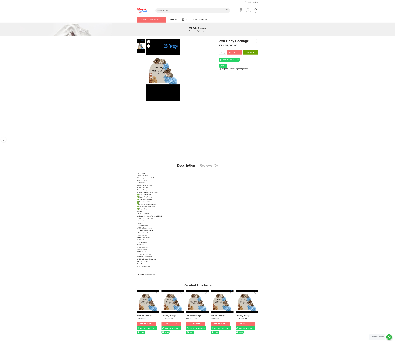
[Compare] (148, 46)
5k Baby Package (218, 316)
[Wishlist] (148, 41)
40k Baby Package (243, 316)
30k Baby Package (168, 316)
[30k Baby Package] (172, 301)
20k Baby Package (193, 316)
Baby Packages (201, 31)
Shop (186, 20)
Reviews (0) (209, 165)
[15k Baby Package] (256, 41)
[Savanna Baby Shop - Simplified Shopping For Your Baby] (142, 10)
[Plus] (225, 51)
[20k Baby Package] (197, 301)
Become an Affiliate (200, 20)
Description (186, 165)
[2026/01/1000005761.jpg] (141, 46)
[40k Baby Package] (247, 301)
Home (175, 20)
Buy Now (250, 52)
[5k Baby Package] (222, 301)
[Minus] (225, 53)
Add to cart (234, 52)
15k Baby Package (144, 316)
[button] (146, 324)
